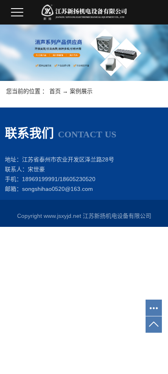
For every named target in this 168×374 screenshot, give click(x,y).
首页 (55, 91)
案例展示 (81, 91)
